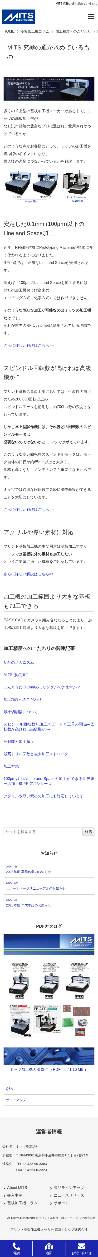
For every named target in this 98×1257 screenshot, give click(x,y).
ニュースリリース (69, 1195)
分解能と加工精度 (19, 742)
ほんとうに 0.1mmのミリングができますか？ (42, 687)
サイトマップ (16, 1099)
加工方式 (11, 766)
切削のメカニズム (19, 662)
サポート (61, 1203)
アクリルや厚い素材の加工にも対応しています (43, 796)
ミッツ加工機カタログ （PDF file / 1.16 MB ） (49, 1069)
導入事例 (14, 1195)
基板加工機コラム (22, 1203)
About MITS (17, 1188)
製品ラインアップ (69, 1188)
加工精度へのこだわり (23, 699)
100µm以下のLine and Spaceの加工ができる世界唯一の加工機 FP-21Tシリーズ (49, 781)
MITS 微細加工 (16, 675)
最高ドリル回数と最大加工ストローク (36, 754)
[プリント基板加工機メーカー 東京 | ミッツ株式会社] (18, 16)
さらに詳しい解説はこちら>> (29, 345)
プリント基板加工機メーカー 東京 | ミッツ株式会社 (49, 1229)
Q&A (9, 1089)
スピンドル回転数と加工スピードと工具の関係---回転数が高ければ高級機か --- (49, 726)
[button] (91, 16)
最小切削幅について (21, 712)
